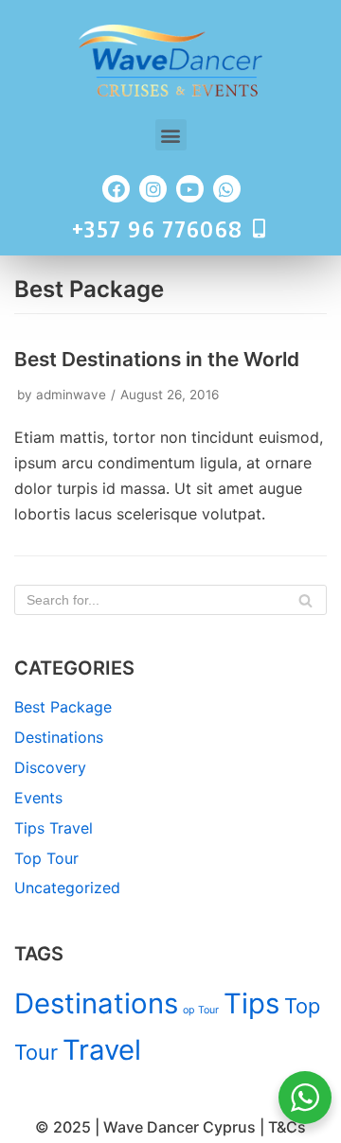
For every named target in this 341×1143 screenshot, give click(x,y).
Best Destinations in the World (156, 359)
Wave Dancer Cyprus (179, 1126)
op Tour (201, 1010)
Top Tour (46, 858)
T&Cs (287, 1126)
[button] (171, 134)
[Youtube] (190, 188)
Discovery (50, 767)
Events (38, 797)
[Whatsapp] (227, 188)
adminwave (71, 394)
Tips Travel (53, 827)
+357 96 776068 (157, 228)
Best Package (63, 706)
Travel (102, 1049)
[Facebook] (116, 188)
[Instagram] (153, 188)
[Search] (305, 600)
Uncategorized (67, 887)
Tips (251, 1003)
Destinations (58, 737)
